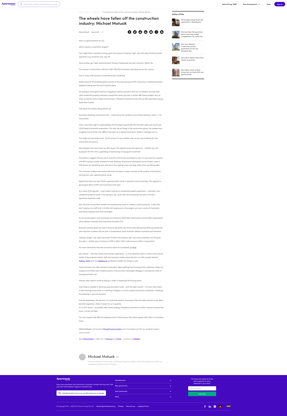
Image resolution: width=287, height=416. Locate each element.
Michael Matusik (101, 356)
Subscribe (202, 394)
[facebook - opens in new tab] (205, 406)
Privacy (120, 406)
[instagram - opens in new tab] (214, 406)
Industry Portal (143, 406)
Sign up (280, 4)
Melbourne (102, 261)
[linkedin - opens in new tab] (210, 406)
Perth (88, 261)
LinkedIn (136, 338)
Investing (96, 12)
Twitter (119, 339)
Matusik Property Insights (112, 329)
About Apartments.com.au (105, 406)
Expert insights (84, 12)
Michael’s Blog (88, 339)
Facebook (109, 339)
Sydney (82, 261)
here (134, 247)
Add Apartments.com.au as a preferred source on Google (83, 393)
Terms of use (130, 406)
